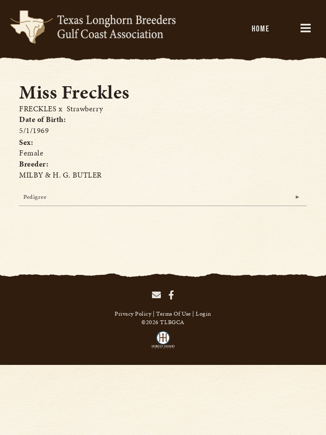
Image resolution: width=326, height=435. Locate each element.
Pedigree (34, 197)
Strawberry (85, 108)
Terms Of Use (173, 314)
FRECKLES (37, 108)
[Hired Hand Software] (163, 343)
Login (203, 314)
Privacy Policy (133, 314)
